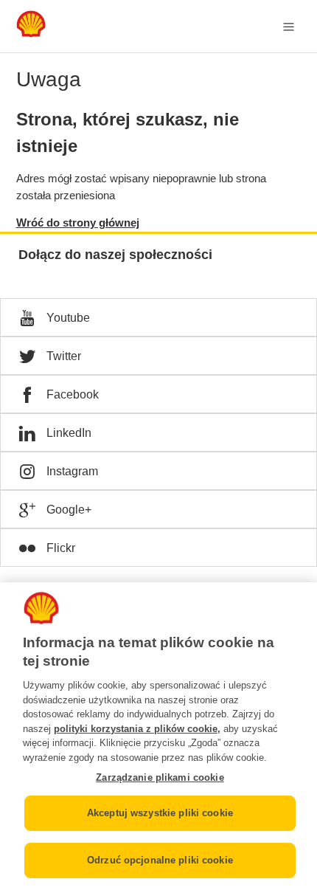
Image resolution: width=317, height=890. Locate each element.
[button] (158, 317)
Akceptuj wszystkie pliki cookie (160, 812)
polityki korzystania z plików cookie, (137, 728)
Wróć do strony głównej (77, 222)
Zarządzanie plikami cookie (159, 777)
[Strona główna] (31, 33)
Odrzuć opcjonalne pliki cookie (160, 860)
